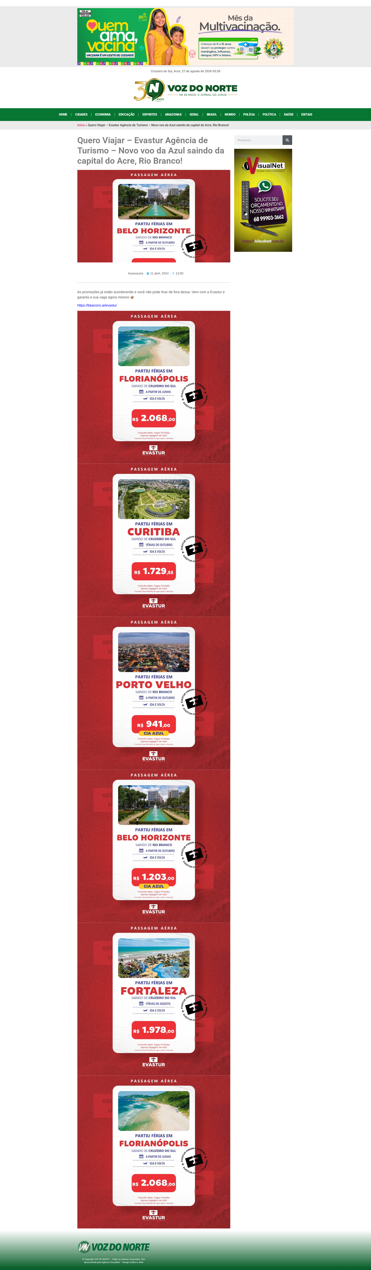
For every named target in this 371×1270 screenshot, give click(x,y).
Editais (306, 114)
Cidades (81, 114)
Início (81, 125)
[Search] (287, 140)
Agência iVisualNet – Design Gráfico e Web (122, 1262)
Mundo (230, 114)
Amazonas (173, 114)
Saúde (288, 114)
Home (63, 114)
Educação (126, 114)
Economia (103, 114)
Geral (194, 114)
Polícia (249, 114)
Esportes (149, 114)
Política (269, 114)
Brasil (212, 114)
